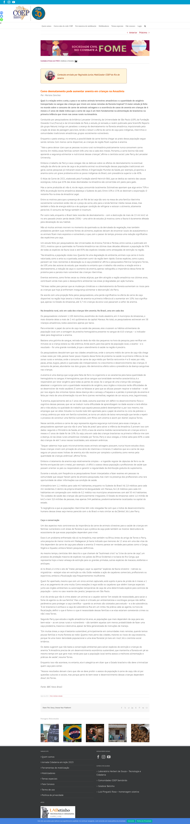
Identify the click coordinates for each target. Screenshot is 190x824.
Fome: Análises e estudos (56, 696)
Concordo (131, 821)
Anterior (133, 32)
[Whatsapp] (1, 19)
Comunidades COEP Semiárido (112, 780)
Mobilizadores (48, 773)
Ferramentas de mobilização (55, 767)
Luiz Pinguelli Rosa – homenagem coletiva (118, 791)
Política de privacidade (52, 795)
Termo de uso (48, 789)
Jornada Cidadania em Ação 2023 (58, 762)
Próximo (143, 32)
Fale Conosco (48, 784)
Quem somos (48, 756)
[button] (145, 25)
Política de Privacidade (144, 821)
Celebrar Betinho (106, 786)
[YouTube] (109, 757)
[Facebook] (1, 12)
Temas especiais (49, 778)
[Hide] (1, 23)
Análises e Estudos (67, 61)
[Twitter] (1, 16)
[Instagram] (103, 757)
